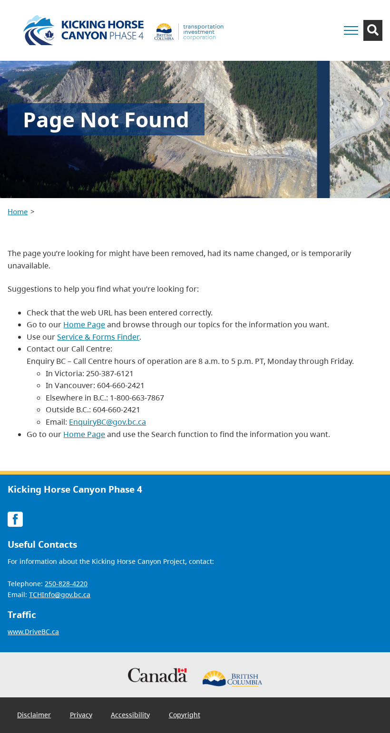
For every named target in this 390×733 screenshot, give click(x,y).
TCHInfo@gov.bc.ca (59, 594)
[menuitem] (34, 714)
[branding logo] (126, 30)
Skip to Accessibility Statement (295, 22)
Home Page (84, 324)
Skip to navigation (295, 18)
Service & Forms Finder (98, 337)
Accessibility (130, 714)
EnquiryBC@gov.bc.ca (107, 422)
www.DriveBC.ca (33, 631)
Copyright (184, 714)
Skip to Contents (295, 18)
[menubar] (108, 715)
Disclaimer (34, 714)
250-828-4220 (66, 583)
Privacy (81, 714)
